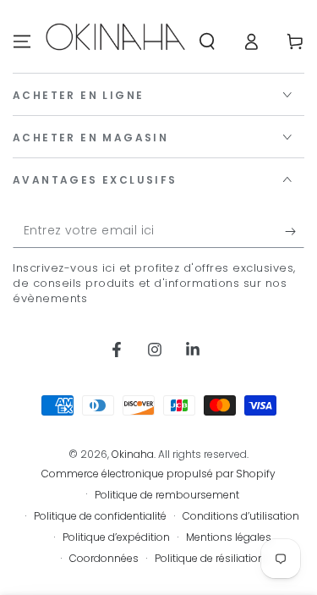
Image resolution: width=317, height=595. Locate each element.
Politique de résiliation (210, 558)
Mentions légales (228, 537)
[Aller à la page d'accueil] (115, 41)
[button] (207, 41)
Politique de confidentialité (100, 516)
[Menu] (22, 41)
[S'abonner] (294, 231)
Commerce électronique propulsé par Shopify (158, 474)
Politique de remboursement (167, 495)
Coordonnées (104, 558)
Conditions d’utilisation (241, 516)
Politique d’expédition (116, 537)
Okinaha (133, 454)
